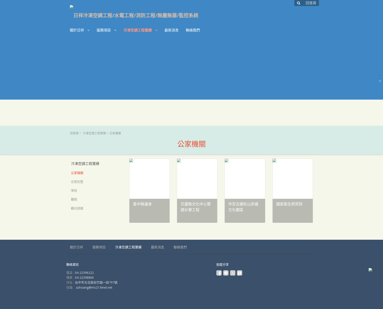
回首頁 (74, 133)
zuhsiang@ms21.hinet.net (94, 287)
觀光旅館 (77, 208)
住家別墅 (77, 182)
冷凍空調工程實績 (94, 133)
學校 (74, 190)
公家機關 (77, 173)
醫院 (74, 199)
